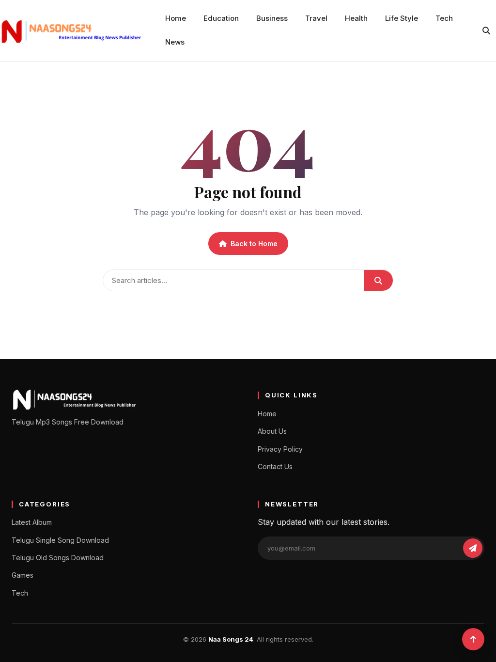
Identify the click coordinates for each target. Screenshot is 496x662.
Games (22, 575)
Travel (316, 18)
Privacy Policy (280, 449)
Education (221, 18)
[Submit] (378, 280)
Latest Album (32, 522)
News (175, 42)
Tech (444, 18)
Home (175, 18)
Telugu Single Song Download (60, 540)
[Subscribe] (472, 548)
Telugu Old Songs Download (58, 557)
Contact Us (275, 466)
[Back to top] (473, 639)
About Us (272, 431)
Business (272, 18)
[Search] (486, 30)
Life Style (401, 18)
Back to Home (254, 243)
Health (356, 18)
